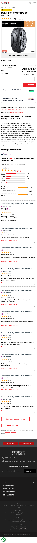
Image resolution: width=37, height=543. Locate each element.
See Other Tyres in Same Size (11, 109)
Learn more (13, 432)
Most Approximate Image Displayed (18, 55)
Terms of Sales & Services (27, 505)
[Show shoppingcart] (30, 3)
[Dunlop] (6, 10)
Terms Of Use (6, 505)
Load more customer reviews (15, 419)
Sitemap (18, 507)
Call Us (11, 443)
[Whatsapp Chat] (3, 539)
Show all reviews (12, 425)
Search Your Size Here (16, 112)
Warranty (22, 521)
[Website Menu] (34, 3)
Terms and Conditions (11, 513)
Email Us (28, 443)
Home (2, 7)
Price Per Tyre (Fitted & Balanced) (28, 65)
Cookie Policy (18, 514)
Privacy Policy (15, 505)
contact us (7, 432)
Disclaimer (29, 513)
